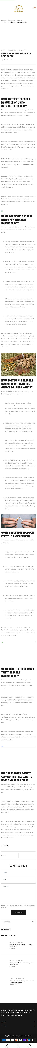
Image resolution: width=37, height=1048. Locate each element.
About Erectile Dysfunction (16, 942)
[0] (33, 8)
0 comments (12, 948)
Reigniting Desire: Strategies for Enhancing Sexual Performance (22, 981)
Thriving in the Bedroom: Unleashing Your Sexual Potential (21, 963)
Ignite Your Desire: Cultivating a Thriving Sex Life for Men (22, 945)
